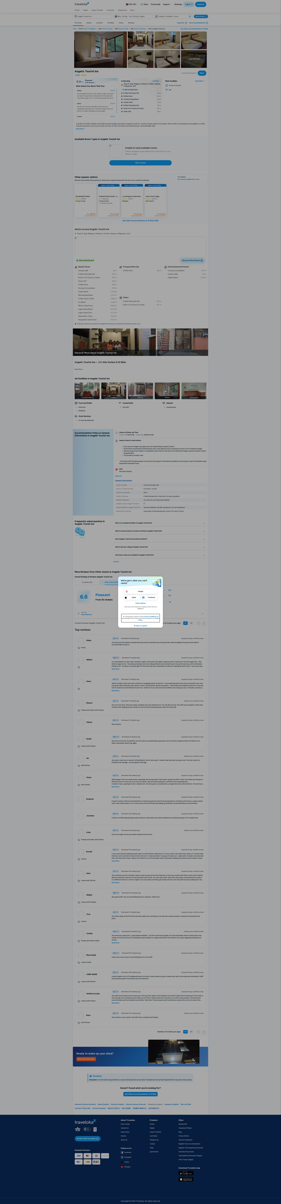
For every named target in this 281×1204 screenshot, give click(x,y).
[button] (140, 603)
